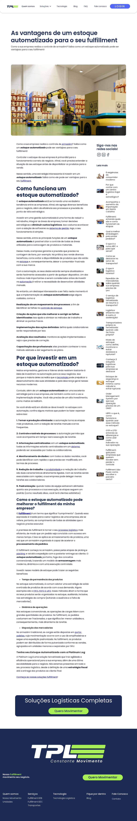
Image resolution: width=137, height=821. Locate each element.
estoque (24, 261)
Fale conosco (100, 6)
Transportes (34, 805)
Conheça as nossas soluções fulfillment (36, 677)
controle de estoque (51, 308)
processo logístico (68, 530)
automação (26, 281)
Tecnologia (62, 6)
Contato (116, 798)
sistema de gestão (59, 228)
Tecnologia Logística (64, 798)
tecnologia (63, 377)
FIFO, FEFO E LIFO (42, 590)
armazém (67, 144)
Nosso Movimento (12, 798)
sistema (75, 446)
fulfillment (26, 180)
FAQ (86, 6)
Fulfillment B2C (35, 801)
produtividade (53, 469)
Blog (75, 6)
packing (20, 553)
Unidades (8, 801)
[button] (46, 6)
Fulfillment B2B (35, 798)
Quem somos (28, 6)
